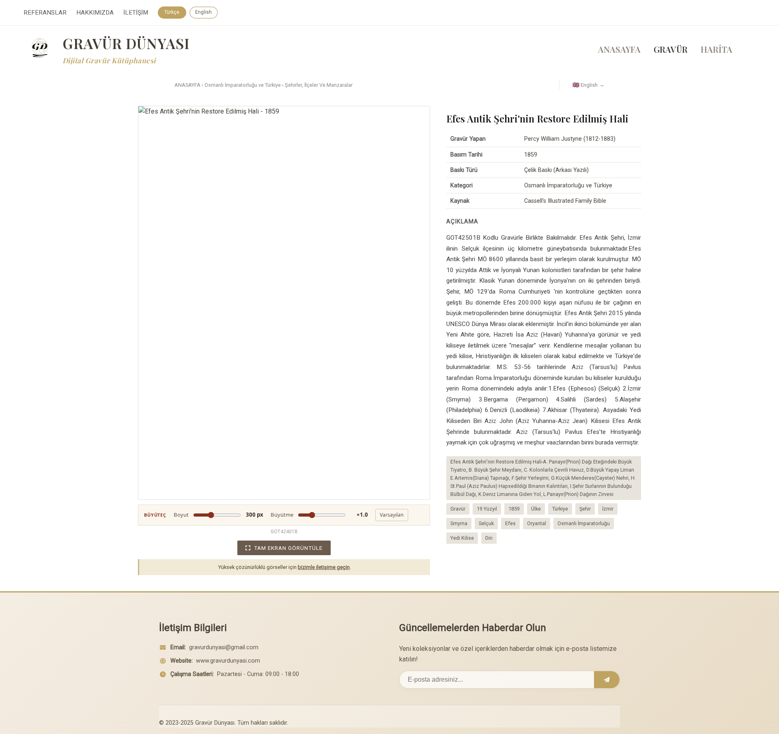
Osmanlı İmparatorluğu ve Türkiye (242, 85)
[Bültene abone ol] (607, 679)
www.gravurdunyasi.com (228, 660)
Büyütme (319, 514)
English (203, 12)
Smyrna (458, 523)
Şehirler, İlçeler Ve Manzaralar (319, 85)
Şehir (585, 509)
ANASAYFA (619, 49)
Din (489, 538)
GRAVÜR (671, 49)
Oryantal (536, 523)
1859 (514, 509)
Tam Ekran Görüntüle (288, 548)
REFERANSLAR (45, 12)
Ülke (536, 509)
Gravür (457, 509)
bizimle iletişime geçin (324, 567)
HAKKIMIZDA (95, 12)
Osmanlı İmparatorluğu (583, 523)
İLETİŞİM (135, 12)
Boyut (218, 514)
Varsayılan (392, 514)
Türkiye (560, 509)
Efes (510, 523)
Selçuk (486, 523)
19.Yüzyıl (487, 509)
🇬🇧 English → (588, 85)
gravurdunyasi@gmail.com (223, 647)
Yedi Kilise (462, 538)
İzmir (607, 509)
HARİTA (716, 49)
